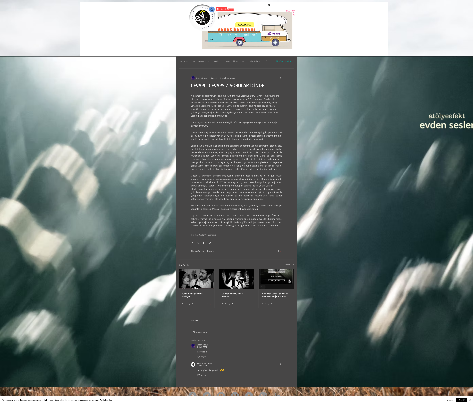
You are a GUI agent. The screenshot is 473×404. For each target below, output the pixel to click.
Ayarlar (450, 400)
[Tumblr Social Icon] (249, 396)
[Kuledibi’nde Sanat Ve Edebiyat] (196, 279)
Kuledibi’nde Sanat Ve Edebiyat (192, 295)
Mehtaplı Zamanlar (201, 61)
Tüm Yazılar (183, 61)
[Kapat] (470, 400)
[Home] (212, 9)
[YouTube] (221, 396)
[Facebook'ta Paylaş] (192, 243)
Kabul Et (461, 400)
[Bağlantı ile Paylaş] (210, 243)
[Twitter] (207, 396)
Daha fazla (253, 61)
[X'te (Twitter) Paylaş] (198, 243)
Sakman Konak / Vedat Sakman (233, 295)
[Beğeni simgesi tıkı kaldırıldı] (198, 356)
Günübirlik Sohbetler (235, 61)
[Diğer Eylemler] (280, 78)
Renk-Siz (217, 61)
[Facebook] (192, 396)
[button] (267, 61)
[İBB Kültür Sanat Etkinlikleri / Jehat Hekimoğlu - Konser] (276, 279)
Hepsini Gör (289, 264)
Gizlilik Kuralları (106, 400)
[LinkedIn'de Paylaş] (204, 243)
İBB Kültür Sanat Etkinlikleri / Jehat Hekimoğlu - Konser (276, 295)
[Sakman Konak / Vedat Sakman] (236, 279)
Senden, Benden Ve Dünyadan (203, 235)
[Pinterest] (235, 396)
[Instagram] (263, 396)
